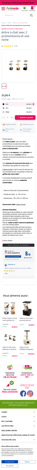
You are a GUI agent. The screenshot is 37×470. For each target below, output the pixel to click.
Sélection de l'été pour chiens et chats (18, 435)
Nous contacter (10, 391)
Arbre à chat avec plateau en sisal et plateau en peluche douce (10, 348)
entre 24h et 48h (27, 375)
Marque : (4, 99)
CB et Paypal (10, 376)
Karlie (8, 99)
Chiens (4, 412)
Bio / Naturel (7, 421)
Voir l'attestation (13, 256)
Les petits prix (7, 426)
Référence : (15, 99)
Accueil (3, 23)
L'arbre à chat (8, 169)
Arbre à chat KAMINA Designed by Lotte (26, 348)
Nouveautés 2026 (8, 440)
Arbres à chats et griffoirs (20, 23)
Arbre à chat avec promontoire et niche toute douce (26, 319)
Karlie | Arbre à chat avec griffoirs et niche (10, 319)
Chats (9, 23)
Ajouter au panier (25, 117)
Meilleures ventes (9, 430)
